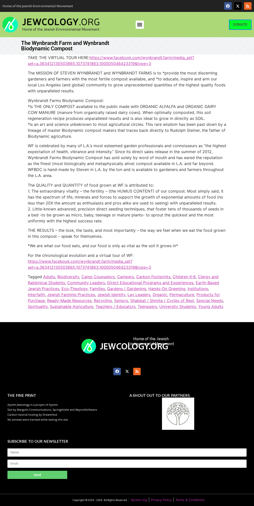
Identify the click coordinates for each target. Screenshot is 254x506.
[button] (140, 25)
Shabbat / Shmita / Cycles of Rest (162, 300)
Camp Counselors (98, 276)
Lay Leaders (138, 294)
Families (97, 288)
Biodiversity (68, 276)
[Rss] (248, 6)
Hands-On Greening (166, 288)
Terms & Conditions (190, 500)
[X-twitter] (238, 6)
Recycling (103, 300)
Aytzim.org (139, 500)
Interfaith (36, 294)
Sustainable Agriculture (71, 306)
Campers (125, 276)
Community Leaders (86, 282)
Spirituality (38, 306)
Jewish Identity (111, 294)
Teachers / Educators (115, 306)
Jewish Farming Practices (71, 294)
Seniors (121, 300)
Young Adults (210, 306)
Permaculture (181, 294)
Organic (160, 294)
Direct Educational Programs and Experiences (150, 282)
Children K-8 (184, 276)
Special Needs (209, 300)
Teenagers (147, 306)
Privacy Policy (161, 500)
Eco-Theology (75, 288)
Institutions (198, 288)
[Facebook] (228, 6)
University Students (177, 306)
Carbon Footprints (153, 276)
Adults (49, 276)
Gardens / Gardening (126, 288)
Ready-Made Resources (69, 300)
